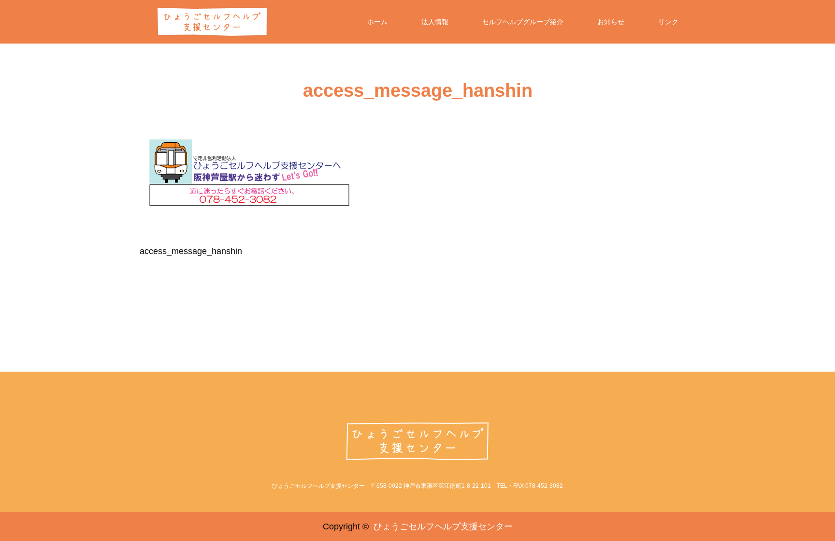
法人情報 (434, 22)
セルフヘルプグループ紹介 (522, 22)
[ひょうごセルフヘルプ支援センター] (417, 441)
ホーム (377, 22)
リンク (668, 22)
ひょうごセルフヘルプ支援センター (443, 526)
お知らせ (610, 22)
